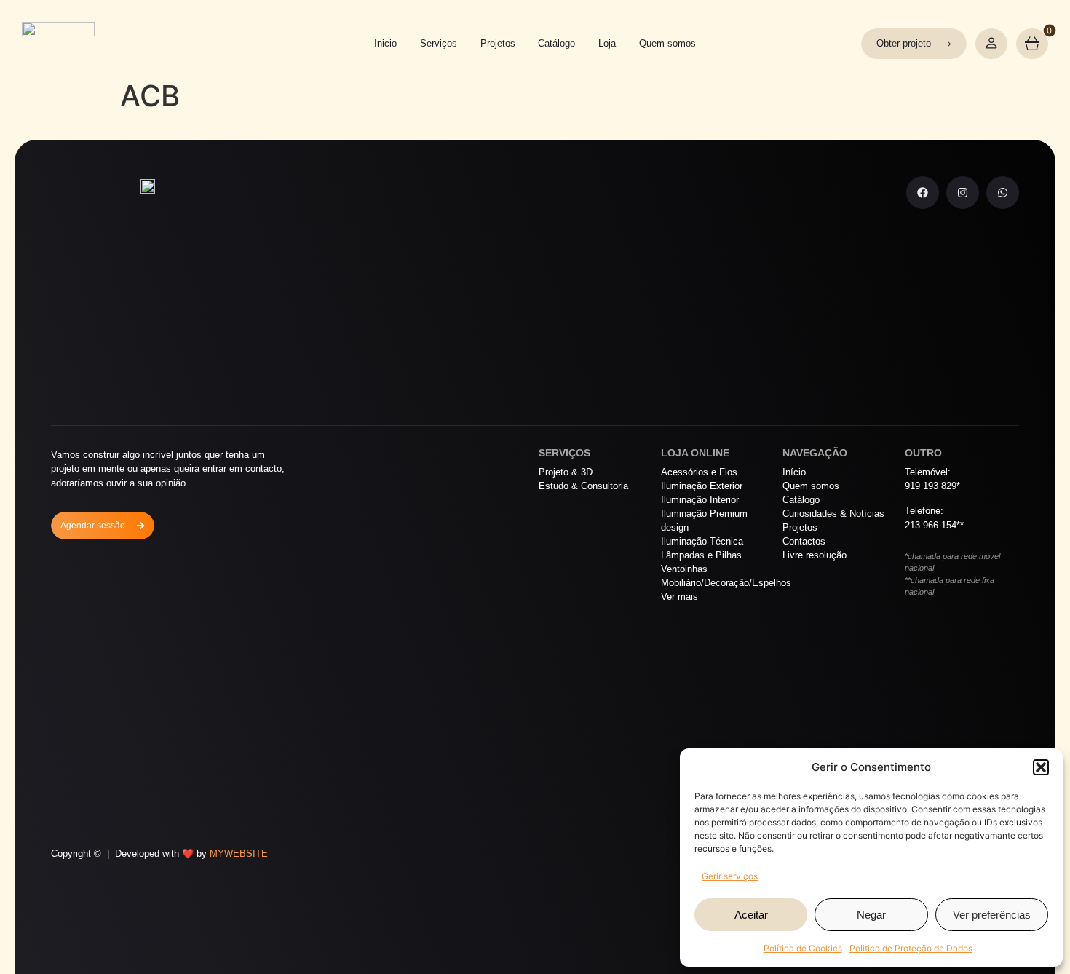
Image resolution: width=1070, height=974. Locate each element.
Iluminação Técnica (702, 541)
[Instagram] (962, 192)
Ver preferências (992, 914)
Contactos (803, 541)
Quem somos (667, 43)
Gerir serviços (730, 876)
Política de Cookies (803, 948)
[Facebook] (922, 192)
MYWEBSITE (239, 853)
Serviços (438, 43)
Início (794, 472)
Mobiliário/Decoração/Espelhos (718, 582)
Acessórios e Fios (699, 472)
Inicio (385, 43)
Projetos (497, 43)
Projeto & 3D (566, 472)
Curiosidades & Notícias (833, 513)
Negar (871, 914)
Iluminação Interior (700, 499)
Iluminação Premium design (704, 520)
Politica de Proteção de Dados (910, 948)
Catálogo (556, 43)
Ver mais (679, 596)
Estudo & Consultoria (583, 485)
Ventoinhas (684, 568)
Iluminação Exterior (701, 485)
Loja (607, 43)
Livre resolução (814, 555)
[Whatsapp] (1002, 192)
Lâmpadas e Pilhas (701, 555)
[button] (1041, 767)
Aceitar (751, 914)
